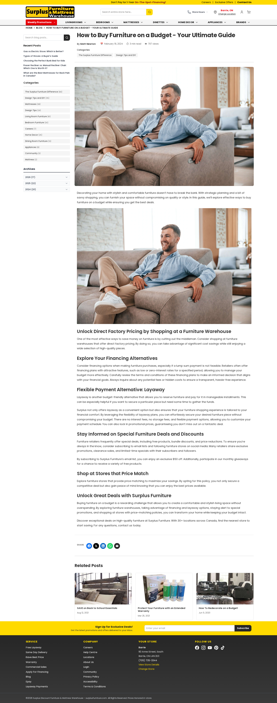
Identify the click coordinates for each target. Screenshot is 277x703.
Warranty (31, 662)
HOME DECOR (186, 22)
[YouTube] (210, 648)
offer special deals (126, 441)
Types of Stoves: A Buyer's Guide (40, 56)
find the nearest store (232, 520)
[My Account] (241, 12)
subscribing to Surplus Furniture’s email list (108, 459)
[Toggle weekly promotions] (55, 22)
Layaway (82, 397)
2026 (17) (30, 177)
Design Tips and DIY (126, 55)
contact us (125, 525)
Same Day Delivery (36, 652)
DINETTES (158, 22)
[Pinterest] (216, 648)
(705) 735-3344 (148, 660)
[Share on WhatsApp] (110, 546)
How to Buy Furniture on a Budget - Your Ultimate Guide (82, 27)
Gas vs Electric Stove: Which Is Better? (43, 51)
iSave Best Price (35, 657)
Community (90, 672)
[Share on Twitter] (96, 546)
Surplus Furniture (159, 520)
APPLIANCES (215, 22)
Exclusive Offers (224, 2)
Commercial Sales (36, 667)
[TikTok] (223, 648)
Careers (206, 2)
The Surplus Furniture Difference (95, 55)
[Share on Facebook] (89, 546)
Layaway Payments (37, 686)
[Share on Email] (117, 546)
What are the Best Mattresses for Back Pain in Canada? (46, 74)
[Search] (149, 12)
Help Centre (90, 652)
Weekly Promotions (39, 22)
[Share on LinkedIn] (103, 546)
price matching (134, 481)
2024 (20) (30, 189)
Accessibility (90, 681)
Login (86, 667)
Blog (39, 27)
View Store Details (149, 664)
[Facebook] (197, 648)
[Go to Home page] (50, 12)
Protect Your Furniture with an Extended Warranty (161, 609)
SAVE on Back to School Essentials (97, 608)
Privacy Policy (91, 676)
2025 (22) (30, 183)
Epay (28, 681)
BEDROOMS (103, 22)
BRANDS (241, 22)
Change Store (146, 669)
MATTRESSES (131, 22)
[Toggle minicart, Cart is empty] (248, 12)
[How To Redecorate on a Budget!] (225, 588)
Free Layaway (33, 647)
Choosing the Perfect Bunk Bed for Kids (44, 60)
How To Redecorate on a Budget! (218, 608)
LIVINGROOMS (73, 22)
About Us (88, 662)
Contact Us (244, 2)
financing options (100, 366)
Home (29, 27)
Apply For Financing (37, 672)
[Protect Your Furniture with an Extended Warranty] (164, 588)
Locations (88, 657)
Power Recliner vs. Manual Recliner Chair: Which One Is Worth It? (44, 67)
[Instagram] (203, 648)
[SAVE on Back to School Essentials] (103, 588)
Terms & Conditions (94, 686)
